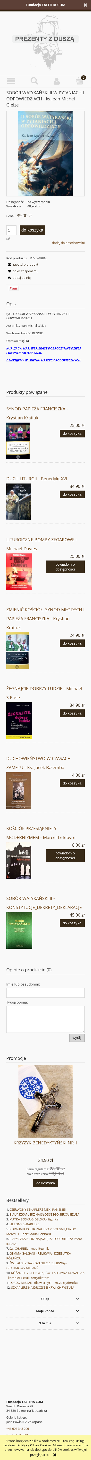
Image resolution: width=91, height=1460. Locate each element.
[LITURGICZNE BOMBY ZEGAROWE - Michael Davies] (26, 571)
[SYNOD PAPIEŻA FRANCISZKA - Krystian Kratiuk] (26, 441)
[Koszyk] (79, 80)
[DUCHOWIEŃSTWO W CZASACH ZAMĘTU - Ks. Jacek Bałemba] (26, 790)
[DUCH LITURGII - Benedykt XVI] (26, 501)
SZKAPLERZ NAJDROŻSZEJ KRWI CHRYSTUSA (42, 1287)
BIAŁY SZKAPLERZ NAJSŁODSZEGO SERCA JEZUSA (44, 1214)
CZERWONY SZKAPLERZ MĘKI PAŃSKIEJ (37, 1209)
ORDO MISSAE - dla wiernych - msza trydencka (44, 1282)
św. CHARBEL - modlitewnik (29, 1248)
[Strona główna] (45, 42)
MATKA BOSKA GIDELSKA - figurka (33, 1219)
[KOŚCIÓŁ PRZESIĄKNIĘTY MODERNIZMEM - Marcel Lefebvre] (26, 860)
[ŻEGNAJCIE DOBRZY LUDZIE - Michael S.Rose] (26, 720)
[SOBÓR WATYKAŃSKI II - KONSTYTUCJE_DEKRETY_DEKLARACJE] (26, 930)
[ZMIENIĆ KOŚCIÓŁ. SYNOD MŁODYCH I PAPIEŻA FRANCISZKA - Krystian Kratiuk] (26, 650)
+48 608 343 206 (17, 1428)
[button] (11, 81)
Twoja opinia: (17, 1002)
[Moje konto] (57, 81)
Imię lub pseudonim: (23, 984)
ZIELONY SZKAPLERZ (24, 1224)
